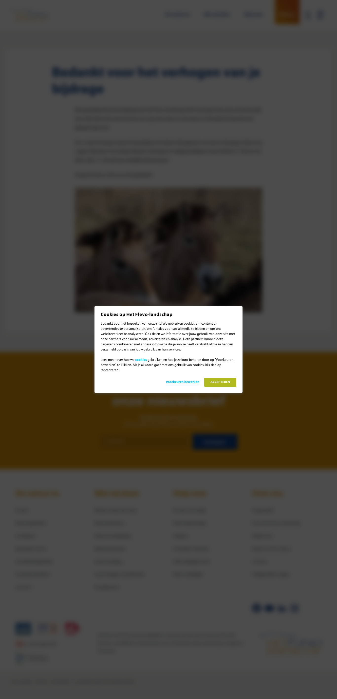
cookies (141, 360)
